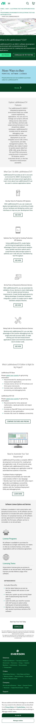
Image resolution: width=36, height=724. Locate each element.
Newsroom (7, 687)
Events (27, 687)
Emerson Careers (27, 685)
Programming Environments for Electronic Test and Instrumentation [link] (17, 13)
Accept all (18, 715)
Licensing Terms (9, 563)
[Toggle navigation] (9, 3)
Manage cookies (18, 720)
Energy (21, 663)
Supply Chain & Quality (17, 687)
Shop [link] (7, 8)
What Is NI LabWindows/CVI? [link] (10, 16)
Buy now (17, 87)
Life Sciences (13, 665)
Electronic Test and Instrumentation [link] (22, 8)
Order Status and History (23, 674)
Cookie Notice (21, 707)
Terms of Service (18, 676)
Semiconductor (23, 665)
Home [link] (2, 8)
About (19, 685)
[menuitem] (27, 4)
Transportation (8, 667)
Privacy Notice (9, 707)
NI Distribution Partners (9, 674)
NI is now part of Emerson (9, 685)
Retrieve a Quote (8, 676)
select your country (12, 375)
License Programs (10, 539)
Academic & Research (8, 660)
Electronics (14, 663)
